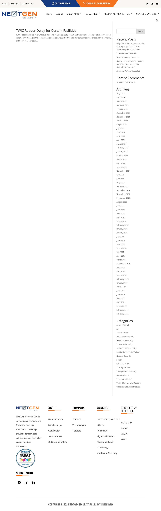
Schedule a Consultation (98, 3)
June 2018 (120, 240)
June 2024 (120, 132)
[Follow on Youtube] (157, 4)
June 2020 (120, 209)
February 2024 (122, 148)
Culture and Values (57, 442)
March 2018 (121, 248)
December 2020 (123, 190)
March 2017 (121, 260)
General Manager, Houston (127, 57)
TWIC (124, 439)
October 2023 (122, 155)
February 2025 (122, 105)
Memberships (55, 425)
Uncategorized (122, 375)
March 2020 (121, 221)
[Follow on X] (152, 4)
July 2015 (120, 290)
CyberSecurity (122, 333)
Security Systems (123, 367)
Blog (4, 4)
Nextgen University (147, 14)
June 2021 (120, 178)
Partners (76, 430)
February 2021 (122, 186)
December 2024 (123, 113)
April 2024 (120, 140)
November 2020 (123, 194)
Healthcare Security (124, 340)
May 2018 (120, 244)
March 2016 (121, 275)
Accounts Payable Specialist (128, 71)
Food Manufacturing (107, 453)
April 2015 (120, 302)
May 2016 (120, 267)
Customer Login (62, 3)
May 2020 (120, 213)
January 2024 (121, 151)
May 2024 (120, 136)
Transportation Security (126, 371)
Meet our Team (55, 419)
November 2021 (123, 171)
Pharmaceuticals (105, 442)
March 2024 (121, 144)
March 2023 (121, 159)
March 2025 (121, 101)
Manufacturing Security (126, 348)
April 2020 (120, 217)
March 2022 (121, 167)
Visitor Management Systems (128, 383)
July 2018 (120, 236)
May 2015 (120, 298)
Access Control (122, 325)
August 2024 (121, 124)
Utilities (100, 425)
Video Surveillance (124, 379)
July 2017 (120, 252)
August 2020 (121, 202)
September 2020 (123, 198)
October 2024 (122, 121)
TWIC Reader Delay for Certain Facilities (46, 30)
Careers (14, 4)
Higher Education (105, 436)
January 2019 (121, 232)
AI (117, 329)
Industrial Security (124, 344)
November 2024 (123, 117)
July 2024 (120, 128)
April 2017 (120, 256)
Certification (54, 430)
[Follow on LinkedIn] (147, 4)
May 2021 (120, 182)
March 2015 (121, 306)
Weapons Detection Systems (128, 387)
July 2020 (120, 205)
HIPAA (124, 428)
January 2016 (121, 283)
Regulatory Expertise (117, 14)
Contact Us (28, 4)
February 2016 (122, 279)
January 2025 (121, 109)
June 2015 (120, 294)
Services (76, 419)
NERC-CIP (126, 422)
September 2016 (123, 263)
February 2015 (122, 310)
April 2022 (120, 163)
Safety (119, 360)
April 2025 (120, 97)
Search (141, 31)
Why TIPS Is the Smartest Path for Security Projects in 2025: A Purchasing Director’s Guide (130, 46)
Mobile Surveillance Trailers (128, 352)
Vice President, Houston (126, 53)
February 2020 (122, 225)
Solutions (73, 14)
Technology (102, 447)
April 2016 (120, 271)
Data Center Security (125, 336)
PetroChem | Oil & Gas (108, 419)
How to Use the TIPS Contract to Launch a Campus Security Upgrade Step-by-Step (129, 64)
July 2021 (120, 175)
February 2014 (122, 314)
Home (49, 14)
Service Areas (55, 436)
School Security (122, 364)
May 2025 (120, 93)
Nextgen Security (123, 356)
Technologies (79, 425)
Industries (91, 14)
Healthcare (102, 430)
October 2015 (122, 287)
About (59, 14)
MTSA (124, 434)
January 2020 (121, 229)
